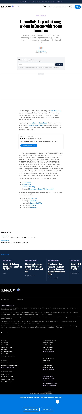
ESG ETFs (33, 207)
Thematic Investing (28, 187)
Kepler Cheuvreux (10, 317)
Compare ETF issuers (6, 347)
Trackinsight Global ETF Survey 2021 (41, 189)
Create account (78, 6)
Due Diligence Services (49, 345)
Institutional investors (48, 358)
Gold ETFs (33, 198)
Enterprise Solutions (48, 342)
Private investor (47, 409)
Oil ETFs (33, 205)
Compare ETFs (5, 345)
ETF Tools (47, 7)
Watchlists (4, 349)
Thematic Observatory (35, 125)
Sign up (59, 64)
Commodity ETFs (36, 203)
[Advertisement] (41, 87)
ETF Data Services (47, 349)
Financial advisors (47, 363)
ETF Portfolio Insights (6, 351)
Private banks (46, 360)
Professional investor (31, 409)
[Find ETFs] (30, 6)
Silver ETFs (34, 201)
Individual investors (48, 367)
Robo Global (43, 123)
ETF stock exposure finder (8, 356)
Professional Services (60, 7)
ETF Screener (26, 182)
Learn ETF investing (6, 382)
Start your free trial (58, 1)
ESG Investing (26, 184)
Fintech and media (47, 365)
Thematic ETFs (56, 111)
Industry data (4, 353)
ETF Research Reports (7, 376)
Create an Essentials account (8, 363)
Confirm (57, 402)
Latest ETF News (5, 374)
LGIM (33, 123)
